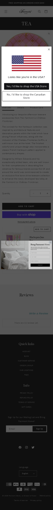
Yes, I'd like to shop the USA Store (26, 86)
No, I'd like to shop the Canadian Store (26, 96)
